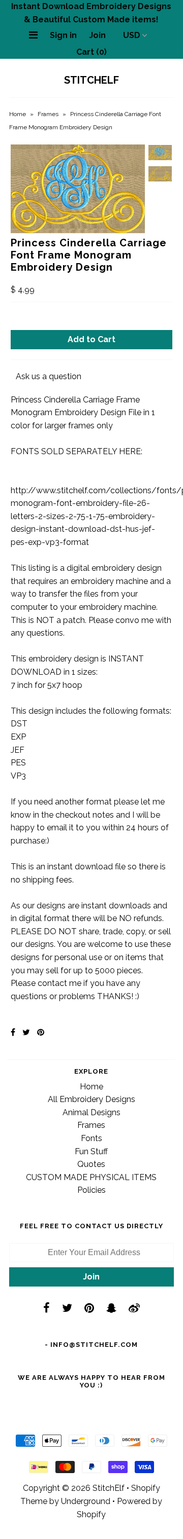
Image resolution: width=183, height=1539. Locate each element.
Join (97, 35)
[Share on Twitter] (26, 1032)
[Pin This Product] (40, 1032)
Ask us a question (48, 376)
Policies (91, 1190)
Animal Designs (91, 1112)
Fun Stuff (91, 1151)
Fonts (91, 1138)
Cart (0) (91, 52)
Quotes (91, 1164)
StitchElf (91, 80)
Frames (48, 114)
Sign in (63, 35)
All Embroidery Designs (91, 1099)
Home (17, 114)
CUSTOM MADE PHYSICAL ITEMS (91, 1177)
